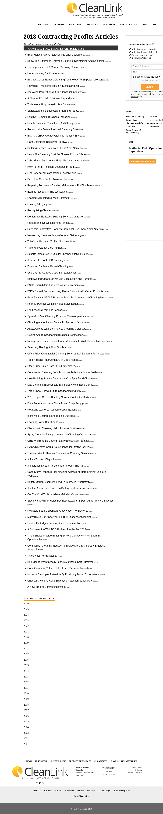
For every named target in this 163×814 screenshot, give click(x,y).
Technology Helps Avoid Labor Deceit (51, 104)
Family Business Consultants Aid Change (53, 123)
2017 (26, 654)
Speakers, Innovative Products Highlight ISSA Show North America (67, 229)
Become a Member (29, 778)
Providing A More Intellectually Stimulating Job (56, 85)
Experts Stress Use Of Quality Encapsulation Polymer (60, 254)
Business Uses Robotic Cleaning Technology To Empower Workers (68, 79)
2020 (26, 637)
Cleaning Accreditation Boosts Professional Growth (58, 322)
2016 (26, 659)
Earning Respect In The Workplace (50, 191)
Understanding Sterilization (45, 73)
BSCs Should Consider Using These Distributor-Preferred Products (68, 291)
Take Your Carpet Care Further (46, 247)
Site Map (90, 790)
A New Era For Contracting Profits (48, 587)
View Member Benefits (49, 778)
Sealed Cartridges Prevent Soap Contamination (56, 523)
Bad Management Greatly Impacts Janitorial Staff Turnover (62, 562)
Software (154, 126)
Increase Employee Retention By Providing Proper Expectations (66, 574)
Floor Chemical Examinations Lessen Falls (54, 173)
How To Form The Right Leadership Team (53, 166)
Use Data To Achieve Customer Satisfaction (54, 272)
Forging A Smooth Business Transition (52, 117)
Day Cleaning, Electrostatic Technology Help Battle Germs (62, 384)
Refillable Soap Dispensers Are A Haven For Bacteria (59, 510)
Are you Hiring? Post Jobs (142, 161)
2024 (26, 614)
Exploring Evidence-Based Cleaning (50, 266)
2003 (26, 732)
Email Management (121, 790)
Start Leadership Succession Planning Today (55, 110)
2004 (26, 727)
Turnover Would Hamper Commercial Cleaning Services (61, 453)
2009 (26, 699)
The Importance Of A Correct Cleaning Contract (56, 67)
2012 (26, 682)
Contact (58, 790)
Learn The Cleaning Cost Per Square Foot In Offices (59, 154)
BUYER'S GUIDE (58, 761)
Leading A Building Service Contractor (52, 198)
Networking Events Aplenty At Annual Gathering (56, 235)
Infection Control (109, 774)
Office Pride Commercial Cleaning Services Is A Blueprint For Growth (68, 353)
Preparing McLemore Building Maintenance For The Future (63, 185)
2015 (26, 665)
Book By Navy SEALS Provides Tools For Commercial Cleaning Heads (70, 297)
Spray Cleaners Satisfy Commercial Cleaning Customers (61, 434)
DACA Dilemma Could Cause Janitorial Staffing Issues (60, 447)
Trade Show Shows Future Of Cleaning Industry (56, 391)
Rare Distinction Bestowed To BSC (49, 142)
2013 (26, 676)
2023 (26, 620)
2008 (26, 704)
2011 (26, 687)
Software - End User (134, 773)
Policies (80, 790)
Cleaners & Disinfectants (137, 123)
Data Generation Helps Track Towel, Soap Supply (57, 403)
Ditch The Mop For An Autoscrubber (50, 179)
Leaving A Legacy (40, 204)
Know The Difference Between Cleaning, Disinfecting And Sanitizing (69, 61)
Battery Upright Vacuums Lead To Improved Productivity (61, 482)
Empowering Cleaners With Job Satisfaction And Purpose (62, 279)
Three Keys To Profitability (44, 555)
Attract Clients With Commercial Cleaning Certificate (59, 328)
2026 (26, 603)
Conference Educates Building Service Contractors (58, 216)
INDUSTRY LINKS (129, 761)
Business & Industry (135, 116)
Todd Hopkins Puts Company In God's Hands (55, 359)
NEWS (29, 761)
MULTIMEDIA (41, 761)
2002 (26, 738)
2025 (26, 609)
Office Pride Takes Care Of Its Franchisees (53, 366)
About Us (37, 790)
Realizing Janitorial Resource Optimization (54, 409)
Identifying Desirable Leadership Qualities (53, 416)
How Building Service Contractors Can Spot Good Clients (62, 378)
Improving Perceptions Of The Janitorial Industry (57, 92)
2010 (26, 693)
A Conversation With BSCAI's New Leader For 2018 (58, 529)
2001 (26, 744)
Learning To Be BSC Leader (45, 422)
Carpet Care (131, 119)
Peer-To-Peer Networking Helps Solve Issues (55, 303)
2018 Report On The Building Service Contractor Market (61, 397)
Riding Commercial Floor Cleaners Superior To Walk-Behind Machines (69, 341)
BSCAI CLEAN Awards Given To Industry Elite (56, 135)
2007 (26, 710)
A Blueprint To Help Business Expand (51, 98)
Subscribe (69, 790)
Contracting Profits (109, 15)
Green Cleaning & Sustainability (133, 131)
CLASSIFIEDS (100, 761)
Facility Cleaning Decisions (92, 18)
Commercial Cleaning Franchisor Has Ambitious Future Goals (64, 372)
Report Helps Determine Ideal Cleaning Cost (55, 129)
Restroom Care (136, 767)
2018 (26, 648)
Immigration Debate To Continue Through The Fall (58, 465)
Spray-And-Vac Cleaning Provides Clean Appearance (60, 316)
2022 (26, 626)
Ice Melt (153, 116)
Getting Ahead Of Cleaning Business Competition (57, 335)
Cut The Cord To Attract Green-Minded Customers (58, 494)
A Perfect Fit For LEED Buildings (48, 260)
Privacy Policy (147, 94)
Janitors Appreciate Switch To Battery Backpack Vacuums (62, 488)
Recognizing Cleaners (43, 210)
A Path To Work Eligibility (44, 459)
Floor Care (130, 126)
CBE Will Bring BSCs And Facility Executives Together (60, 440)
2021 (26, 631)
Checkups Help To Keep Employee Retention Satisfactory (62, 580)
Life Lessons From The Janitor (47, 310)
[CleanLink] (94, 8)
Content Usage (104, 790)
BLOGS (114, 761)
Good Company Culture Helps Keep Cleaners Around (59, 568)
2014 (26, 670)
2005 (26, 721)
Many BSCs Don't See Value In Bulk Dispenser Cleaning (62, 517)
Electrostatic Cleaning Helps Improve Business (56, 428)
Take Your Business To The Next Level (51, 241)
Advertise (48, 790)
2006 (26, 716)
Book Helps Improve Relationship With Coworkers (58, 54)
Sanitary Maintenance (90, 15)
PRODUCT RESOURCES (80, 761)
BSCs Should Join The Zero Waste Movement (55, 285)
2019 (26, 642)
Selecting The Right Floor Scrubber (49, 347)
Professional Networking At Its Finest (50, 222)
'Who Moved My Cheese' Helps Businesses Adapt (58, 160)
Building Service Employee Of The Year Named (57, 148)
